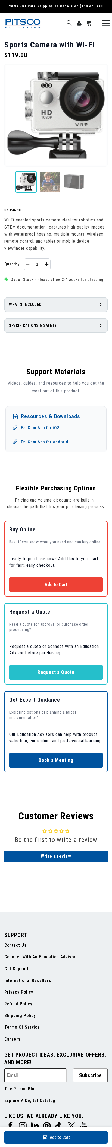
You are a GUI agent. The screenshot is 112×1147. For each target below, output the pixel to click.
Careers (12, 1039)
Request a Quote (56, 672)
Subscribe (90, 1075)
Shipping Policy (20, 1015)
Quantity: (12, 264)
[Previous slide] (8, 182)
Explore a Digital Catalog (29, 1100)
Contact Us (15, 945)
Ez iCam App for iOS (40, 427)
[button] (69, 23)
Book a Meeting (56, 760)
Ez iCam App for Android (44, 441)
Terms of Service (22, 1027)
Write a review (56, 856)
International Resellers (27, 980)
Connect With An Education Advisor (40, 956)
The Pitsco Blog (20, 1088)
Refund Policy (18, 1003)
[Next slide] (103, 182)
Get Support (16, 968)
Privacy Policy (18, 992)
